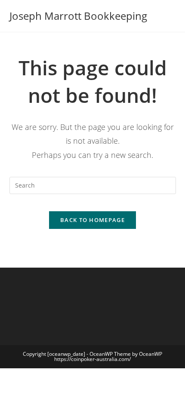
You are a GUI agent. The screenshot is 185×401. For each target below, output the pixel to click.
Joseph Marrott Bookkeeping (78, 16)
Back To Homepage (92, 220)
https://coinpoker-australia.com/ (92, 359)
